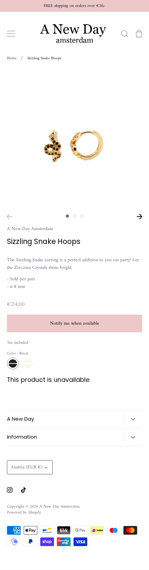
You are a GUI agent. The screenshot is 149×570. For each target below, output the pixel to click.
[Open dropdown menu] (133, 419)
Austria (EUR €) (27, 467)
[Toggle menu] (11, 33)
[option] (74, 139)
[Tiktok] (23, 490)
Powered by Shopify (24, 512)
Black (13, 363)
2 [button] (74, 216)
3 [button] (82, 216)
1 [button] (67, 216)
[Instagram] (10, 490)
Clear (28, 363)
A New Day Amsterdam (30, 229)
